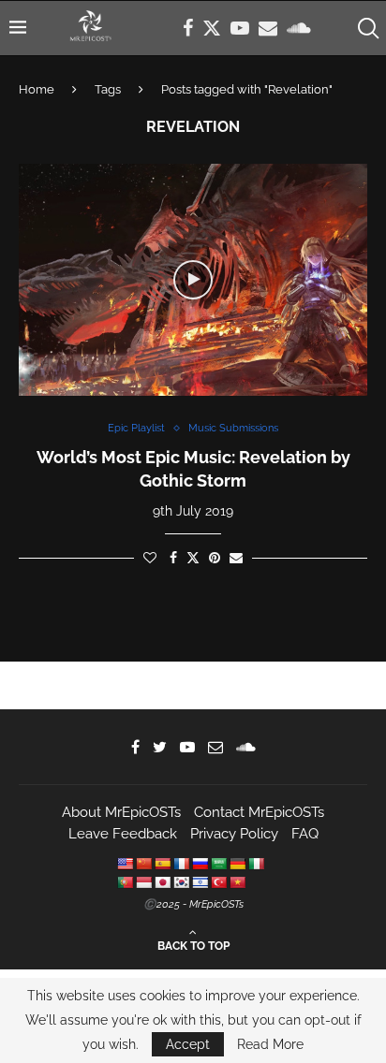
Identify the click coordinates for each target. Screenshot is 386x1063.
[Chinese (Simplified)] (143, 863)
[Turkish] (218, 882)
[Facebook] (188, 28)
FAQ (305, 833)
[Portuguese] (124, 882)
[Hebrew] (199, 882)
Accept (188, 1044)
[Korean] (180, 882)
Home (36, 89)
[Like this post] (149, 557)
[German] (237, 863)
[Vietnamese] (237, 882)
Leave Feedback (122, 833)
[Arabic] (218, 863)
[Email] (268, 28)
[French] (180, 863)
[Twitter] (211, 28)
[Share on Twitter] (193, 557)
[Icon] (193, 279)
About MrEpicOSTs (121, 812)
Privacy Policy (234, 833)
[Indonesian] (143, 882)
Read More (270, 1044)
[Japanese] (162, 882)
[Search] (367, 28)
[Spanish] (162, 863)
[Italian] (255, 863)
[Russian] (199, 863)
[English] (124, 863)
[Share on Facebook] (173, 557)
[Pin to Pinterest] (214, 557)
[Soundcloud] (299, 28)
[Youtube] (239, 28)
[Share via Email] (236, 557)
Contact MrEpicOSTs (259, 812)
